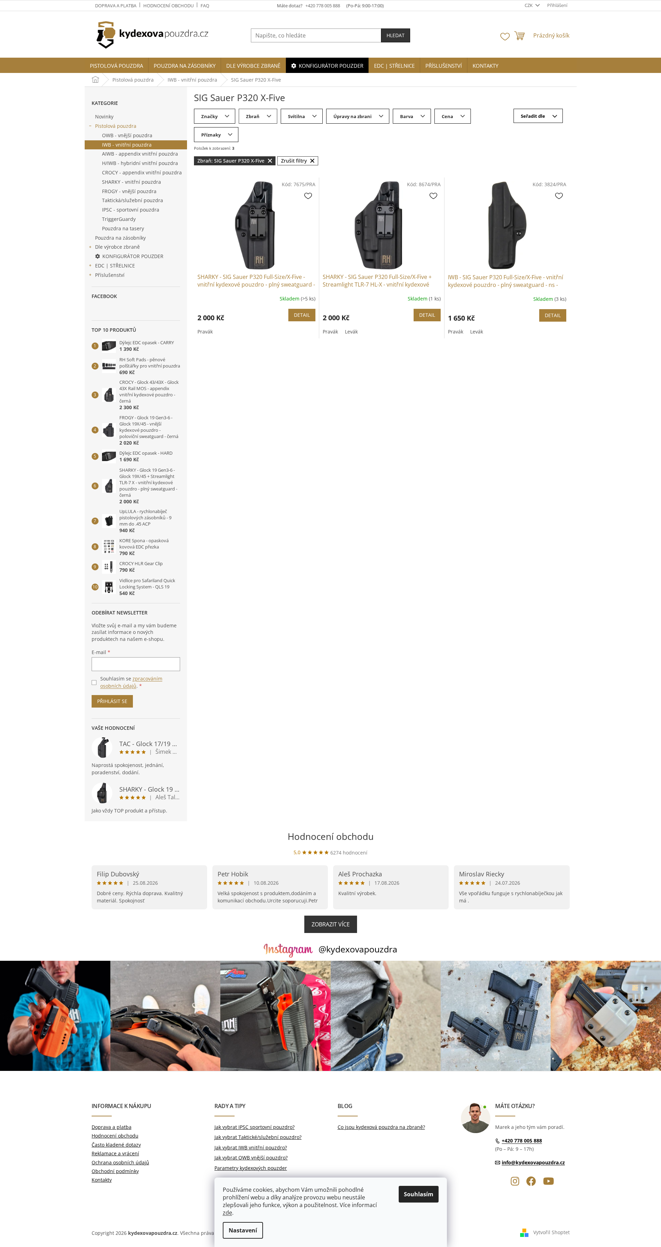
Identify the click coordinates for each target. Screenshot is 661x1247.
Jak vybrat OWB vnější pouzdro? (251, 1157)
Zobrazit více (331, 924)
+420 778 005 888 (522, 1141)
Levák (351, 331)
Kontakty (102, 1179)
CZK (529, 5)
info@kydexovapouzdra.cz (533, 1162)
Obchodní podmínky (115, 1171)
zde (227, 1212)
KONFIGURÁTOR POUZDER (132, 256)
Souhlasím (418, 1194)
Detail (302, 315)
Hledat (396, 35)
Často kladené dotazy (116, 1144)
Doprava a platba (115, 5)
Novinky (104, 116)
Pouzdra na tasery (123, 228)
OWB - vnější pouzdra (127, 135)
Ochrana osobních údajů (120, 1162)
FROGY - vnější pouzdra (129, 191)
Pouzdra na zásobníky (120, 237)
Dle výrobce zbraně (117, 246)
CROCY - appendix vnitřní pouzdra (142, 172)
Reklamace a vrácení (115, 1153)
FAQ (205, 5)
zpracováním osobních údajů (131, 682)
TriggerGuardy (119, 219)
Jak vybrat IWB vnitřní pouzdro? (250, 1147)
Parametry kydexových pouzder (250, 1168)
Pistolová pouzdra (115, 126)
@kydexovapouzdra (358, 949)
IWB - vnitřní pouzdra (127, 144)
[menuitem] (116, 66)
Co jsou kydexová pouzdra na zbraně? (381, 1127)
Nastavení (243, 1230)
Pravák (205, 331)
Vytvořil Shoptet (551, 1232)
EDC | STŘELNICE (115, 265)
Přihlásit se (112, 701)
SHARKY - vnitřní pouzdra (131, 182)
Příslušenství (110, 275)
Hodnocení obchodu (168, 5)
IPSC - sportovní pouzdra (130, 209)
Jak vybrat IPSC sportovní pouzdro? (254, 1127)
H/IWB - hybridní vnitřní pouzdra (140, 163)
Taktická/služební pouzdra (132, 200)
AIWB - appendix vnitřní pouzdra (140, 153)
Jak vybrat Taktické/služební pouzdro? (258, 1137)
